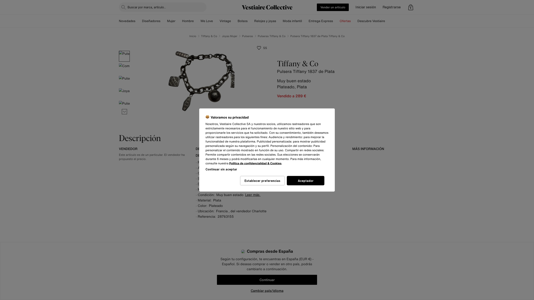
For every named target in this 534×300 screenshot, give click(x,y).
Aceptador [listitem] (306, 181)
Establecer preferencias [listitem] (262, 181)
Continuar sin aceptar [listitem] (221, 169)
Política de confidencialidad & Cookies (255, 163)
